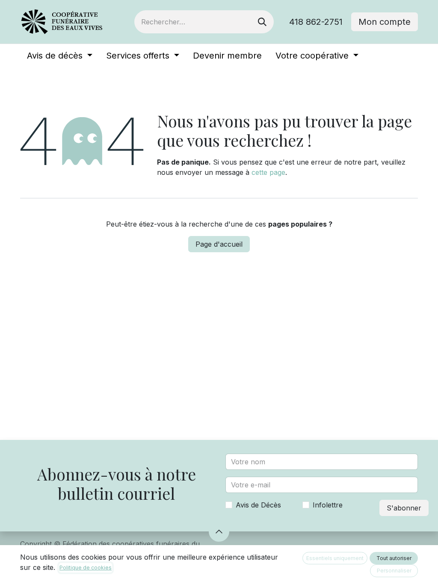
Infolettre (328, 505)
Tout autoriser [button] (393, 558)
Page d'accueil (219, 244)
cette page (268, 172)
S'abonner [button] (404, 508)
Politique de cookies (85, 567)
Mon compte (384, 22)
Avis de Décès (258, 505)
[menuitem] (59, 55)
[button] (219, 531)
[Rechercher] (262, 21)
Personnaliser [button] (394, 570)
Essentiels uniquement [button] (335, 558)
